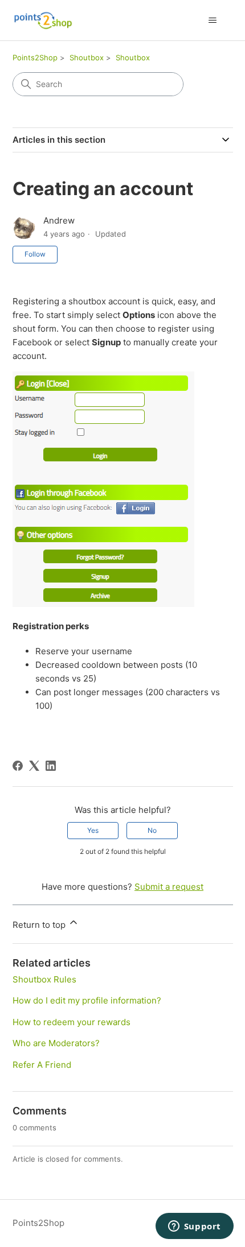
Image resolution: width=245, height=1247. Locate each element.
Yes (93, 830)
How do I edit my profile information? (87, 1000)
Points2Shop (35, 57)
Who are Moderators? (56, 1043)
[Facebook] (18, 766)
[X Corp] (34, 766)
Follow (35, 254)
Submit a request (168, 886)
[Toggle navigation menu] (213, 20)
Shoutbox (87, 57)
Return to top (40, 924)
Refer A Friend (42, 1064)
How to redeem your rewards (71, 1022)
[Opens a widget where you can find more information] (194, 1227)
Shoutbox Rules (44, 979)
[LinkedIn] (51, 766)
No (152, 830)
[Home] (43, 20)
